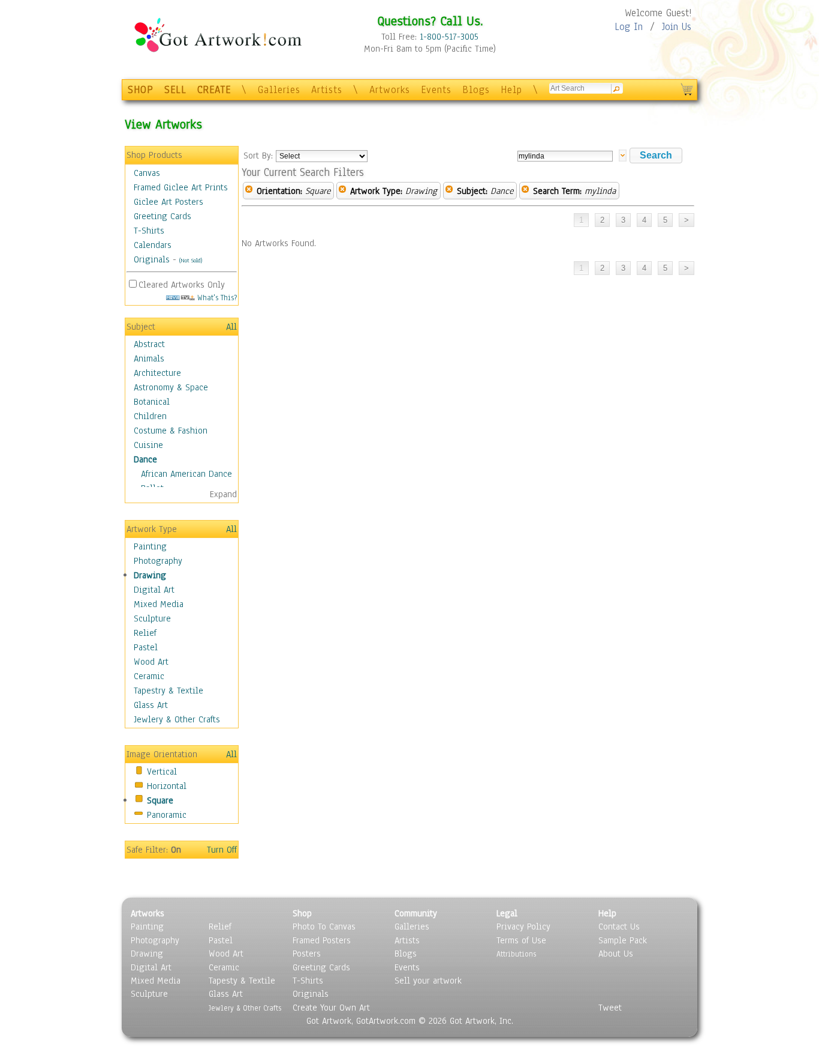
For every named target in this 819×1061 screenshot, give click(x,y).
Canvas (147, 173)
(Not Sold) (190, 260)
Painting (150, 546)
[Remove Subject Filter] (449, 191)
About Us (615, 954)
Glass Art (151, 705)
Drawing (150, 575)
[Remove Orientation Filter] (249, 191)
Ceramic (149, 676)
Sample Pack (622, 940)
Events (436, 90)
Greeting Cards (162, 216)
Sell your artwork (428, 981)
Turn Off (222, 850)
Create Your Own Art (331, 1008)
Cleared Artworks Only (181, 285)
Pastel (146, 647)
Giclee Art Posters (168, 202)
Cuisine (148, 445)
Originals (152, 259)
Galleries (279, 90)
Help (511, 90)
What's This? (216, 297)
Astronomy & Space (171, 387)
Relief (145, 633)
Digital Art (154, 590)
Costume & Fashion (170, 431)
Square (160, 800)
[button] (656, 155)
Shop (302, 913)
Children (150, 416)
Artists (326, 90)
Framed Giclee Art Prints (181, 187)
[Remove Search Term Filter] (525, 191)
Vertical (162, 772)
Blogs (476, 90)
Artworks (389, 90)
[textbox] (565, 156)
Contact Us (619, 926)
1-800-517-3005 (449, 37)
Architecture (157, 373)
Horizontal (166, 786)
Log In (629, 27)
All (231, 327)
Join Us (676, 27)
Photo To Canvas (324, 926)
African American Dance (186, 474)
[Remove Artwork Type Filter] (342, 191)
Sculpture (152, 618)
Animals (149, 358)
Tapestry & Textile (168, 691)
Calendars (152, 245)
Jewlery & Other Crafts (177, 719)
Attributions (516, 954)
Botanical (152, 402)
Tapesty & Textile (242, 981)
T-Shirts (149, 231)
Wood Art (151, 662)
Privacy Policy (523, 926)
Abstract (149, 344)
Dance (145, 459)
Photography (158, 561)
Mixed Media (158, 604)
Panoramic (166, 815)
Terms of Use (521, 940)
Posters (307, 954)
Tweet (610, 1008)
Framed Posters (322, 940)
